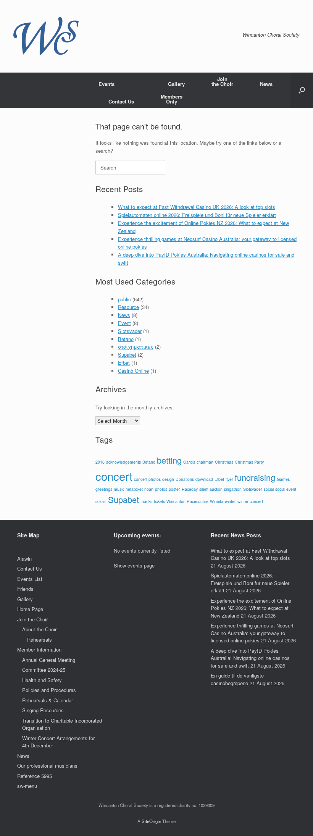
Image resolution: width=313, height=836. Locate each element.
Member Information (39, 649)
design (168, 479)
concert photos (147, 479)
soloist (100, 501)
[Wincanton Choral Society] (46, 36)
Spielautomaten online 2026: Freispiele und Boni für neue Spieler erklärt (197, 214)
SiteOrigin (151, 821)
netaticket (134, 489)
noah (148, 489)
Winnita (216, 501)
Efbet (124, 362)
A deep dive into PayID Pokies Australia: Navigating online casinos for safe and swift (250, 658)
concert (113, 476)
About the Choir (39, 629)
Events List (29, 578)
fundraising (255, 477)
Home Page (30, 609)
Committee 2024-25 (43, 669)
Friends (25, 588)
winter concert (250, 501)
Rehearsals (39, 639)
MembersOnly (171, 99)
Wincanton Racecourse (187, 501)
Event (124, 323)
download (204, 479)
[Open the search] (301, 90)
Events (106, 83)
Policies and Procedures (49, 690)
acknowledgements (123, 462)
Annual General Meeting (48, 659)
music (119, 489)
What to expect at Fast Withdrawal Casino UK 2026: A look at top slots (196, 206)
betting (169, 460)
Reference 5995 (34, 775)
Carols (189, 462)
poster (174, 489)
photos (161, 489)
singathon (233, 489)
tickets (159, 501)
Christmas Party (249, 462)
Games (283, 479)
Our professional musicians (47, 765)
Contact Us (121, 101)
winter (230, 501)
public (124, 299)
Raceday (190, 489)
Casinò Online (133, 370)
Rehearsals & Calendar (47, 700)
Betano (126, 339)
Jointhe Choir (222, 81)
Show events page (134, 565)
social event (285, 489)
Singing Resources (43, 710)
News (266, 83)
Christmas (224, 462)
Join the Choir (32, 619)
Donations (185, 479)
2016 (100, 462)
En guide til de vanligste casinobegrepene (237, 679)
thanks (146, 501)
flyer (229, 479)
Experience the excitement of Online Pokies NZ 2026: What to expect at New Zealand (251, 608)
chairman (205, 462)
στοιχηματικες (135, 346)
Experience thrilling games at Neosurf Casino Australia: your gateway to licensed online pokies (252, 633)
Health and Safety (42, 680)
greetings (103, 489)
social (269, 489)
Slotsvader (130, 331)
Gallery (176, 83)
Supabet (127, 354)
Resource (128, 306)
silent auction (211, 489)
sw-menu (27, 785)
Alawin (24, 558)
